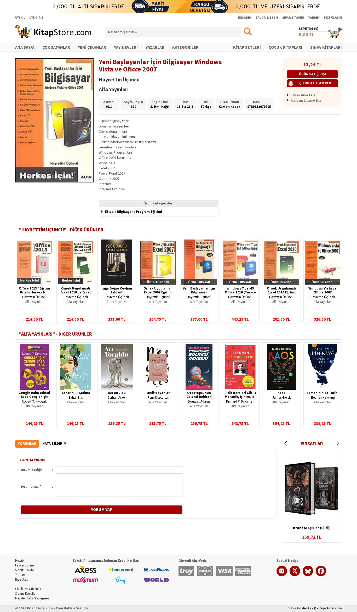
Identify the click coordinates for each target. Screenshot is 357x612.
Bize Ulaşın (22, 579)
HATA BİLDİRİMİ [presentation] (54, 443)
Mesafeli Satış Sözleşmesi (32, 598)
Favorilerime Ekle (303, 95)
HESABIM (245, 17)
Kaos (281, 393)
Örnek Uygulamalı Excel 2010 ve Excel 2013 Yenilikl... (75, 292)
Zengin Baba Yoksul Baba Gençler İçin (34, 395)
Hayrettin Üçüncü (34, 297)
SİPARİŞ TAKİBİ (293, 17)
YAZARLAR (155, 47)
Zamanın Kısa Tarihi (322, 393)
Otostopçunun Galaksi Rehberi (199, 395)
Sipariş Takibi (24, 570)
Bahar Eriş (75, 397)
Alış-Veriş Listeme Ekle (306, 100)
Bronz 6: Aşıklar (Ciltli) (312, 528)
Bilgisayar (125, 211)
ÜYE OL (20, 17)
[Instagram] (282, 575)
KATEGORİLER (185, 47)
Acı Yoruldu (117, 393)
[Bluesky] (308, 575)
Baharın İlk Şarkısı (75, 393)
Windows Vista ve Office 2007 (322, 290)
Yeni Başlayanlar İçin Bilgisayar (199, 290)
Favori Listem (24, 565)
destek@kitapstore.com (322, 608)
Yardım (20, 574)
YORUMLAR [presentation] (27, 443)
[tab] (27, 444)
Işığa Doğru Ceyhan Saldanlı (116, 290)
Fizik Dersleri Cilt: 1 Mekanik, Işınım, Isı (240, 395)
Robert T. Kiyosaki (34, 401)
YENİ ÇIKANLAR (92, 47)
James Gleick (281, 397)
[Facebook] (321, 575)
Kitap (109, 211)
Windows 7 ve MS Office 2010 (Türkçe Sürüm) (240, 292)
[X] (295, 575)
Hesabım (21, 560)
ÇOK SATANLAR (56, 47)
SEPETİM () (308, 28)
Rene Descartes (158, 397)
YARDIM (314, 17)
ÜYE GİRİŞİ (36, 17)
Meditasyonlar (158, 393)
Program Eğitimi (149, 211)
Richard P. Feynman (240, 401)
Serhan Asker (117, 397)
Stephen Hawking (322, 397)
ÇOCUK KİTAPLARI (285, 47)
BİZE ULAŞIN (333, 17)
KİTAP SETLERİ (247, 47)
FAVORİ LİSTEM (267, 17)
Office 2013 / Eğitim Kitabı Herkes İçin (34, 290)
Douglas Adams (199, 401)
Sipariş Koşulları (26, 593)
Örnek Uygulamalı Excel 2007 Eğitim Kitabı (157, 292)
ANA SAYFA (24, 47)
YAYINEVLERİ (126, 47)
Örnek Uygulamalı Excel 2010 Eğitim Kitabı (281, 292)
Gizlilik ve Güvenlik (28, 589)
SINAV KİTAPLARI (326, 47)
